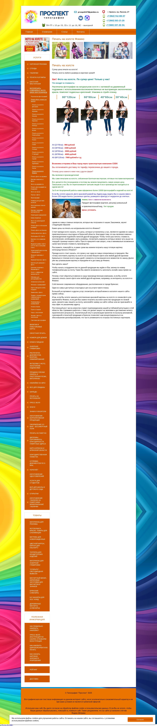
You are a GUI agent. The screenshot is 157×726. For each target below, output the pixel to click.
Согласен (140, 719)
